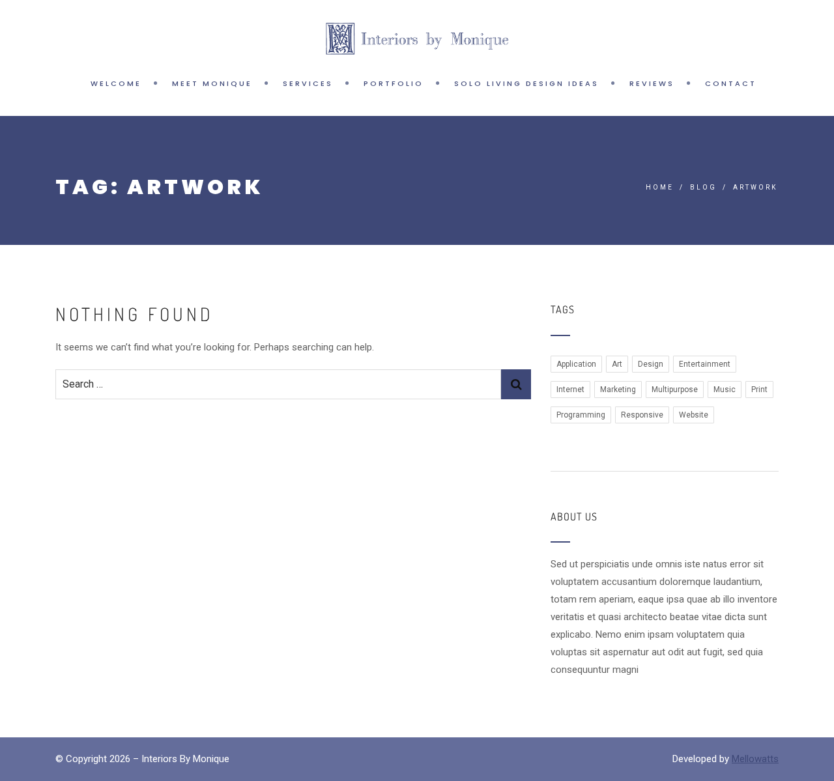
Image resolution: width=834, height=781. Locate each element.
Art (617, 364)
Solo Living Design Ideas (526, 83)
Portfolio (394, 83)
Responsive (642, 414)
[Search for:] (278, 384)
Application (576, 364)
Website (693, 414)
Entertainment (704, 364)
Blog (703, 187)
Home (660, 187)
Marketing (618, 389)
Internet (570, 389)
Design (650, 364)
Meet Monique (212, 83)
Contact (730, 83)
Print (759, 389)
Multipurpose (675, 389)
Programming (580, 414)
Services (308, 83)
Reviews (651, 83)
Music (724, 389)
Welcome (116, 83)
